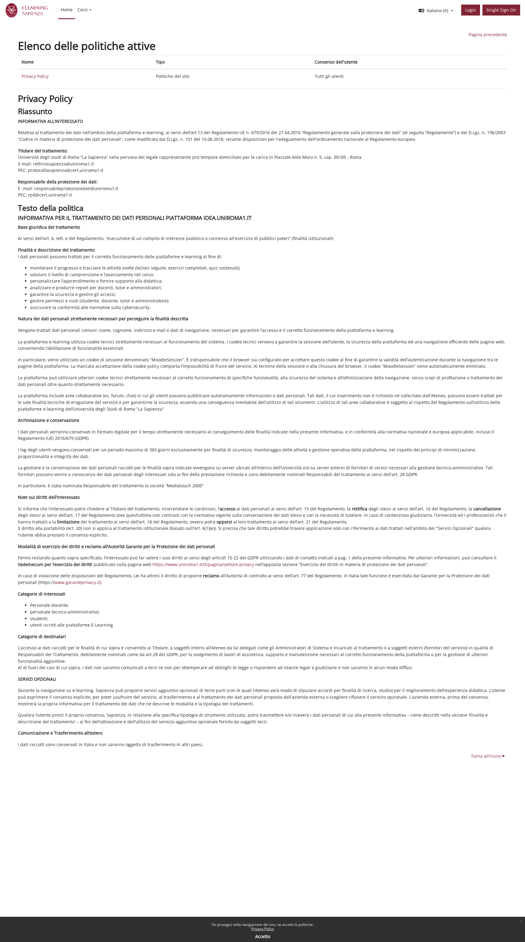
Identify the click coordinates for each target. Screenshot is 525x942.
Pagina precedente (488, 34)
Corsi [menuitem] (82, 9)
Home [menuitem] (67, 9)
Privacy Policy (262, 928)
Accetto (262, 936)
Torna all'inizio (486, 756)
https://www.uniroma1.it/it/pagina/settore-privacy (203, 564)
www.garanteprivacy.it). (78, 582)
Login (470, 10)
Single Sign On (501, 10)
